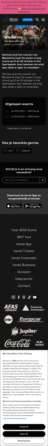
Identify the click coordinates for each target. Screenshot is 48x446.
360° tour (24, 237)
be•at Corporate (24, 258)
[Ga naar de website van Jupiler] (24, 331)
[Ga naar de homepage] (10, 20)
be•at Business (24, 265)
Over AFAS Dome (24, 230)
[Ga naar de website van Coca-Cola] (18, 343)
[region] (24, 398)
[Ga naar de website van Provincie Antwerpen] (33, 308)
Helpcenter (24, 279)
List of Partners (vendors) (14, 418)
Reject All (24, 434)
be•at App (24, 244)
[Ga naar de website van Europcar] (30, 319)
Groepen (24, 272)
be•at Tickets (24, 251)
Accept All (24, 427)
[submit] (43, 180)
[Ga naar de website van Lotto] (8, 319)
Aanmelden (27, 20)
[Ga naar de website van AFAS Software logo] (11, 308)
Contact (24, 286)
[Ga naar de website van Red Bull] (39, 343)
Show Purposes (24, 441)
